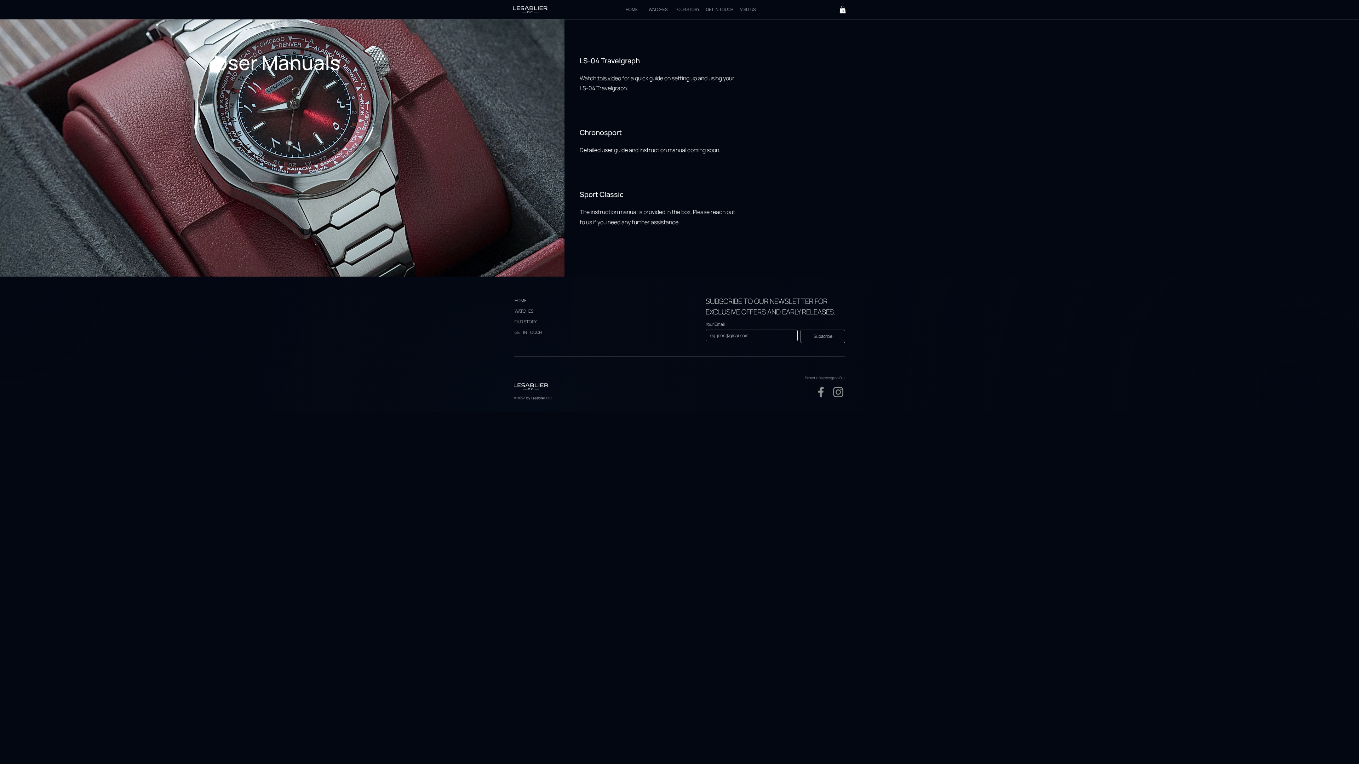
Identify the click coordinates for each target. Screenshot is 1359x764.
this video (609, 78)
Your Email (715, 324)
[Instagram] (838, 392)
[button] (842, 9)
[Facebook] (821, 392)
